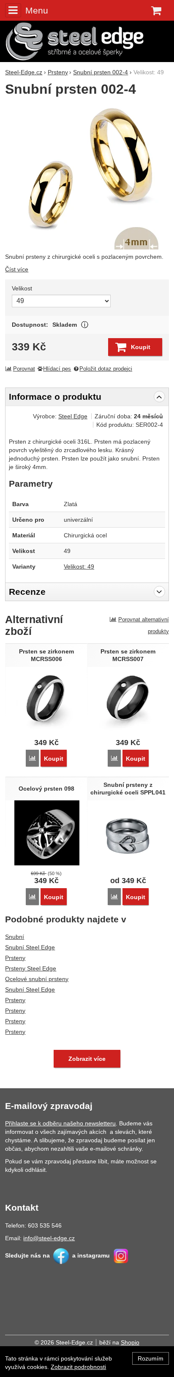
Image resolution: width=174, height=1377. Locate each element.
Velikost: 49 (79, 566)
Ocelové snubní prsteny (36, 979)
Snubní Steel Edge (30, 947)
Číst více (16, 269)
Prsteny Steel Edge (30, 968)
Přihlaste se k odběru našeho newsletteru (60, 1123)
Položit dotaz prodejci (105, 369)
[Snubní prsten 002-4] (87, 175)
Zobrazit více (84, 324)
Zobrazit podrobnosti (78, 1366)
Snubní (14, 936)
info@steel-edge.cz (49, 1238)
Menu (36, 10)
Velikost (22, 288)
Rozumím (150, 1358)
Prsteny (15, 957)
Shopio (130, 1342)
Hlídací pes (57, 369)
